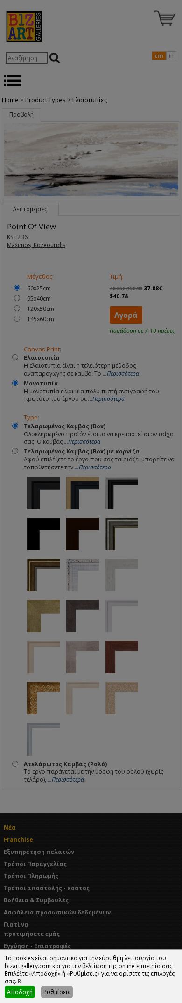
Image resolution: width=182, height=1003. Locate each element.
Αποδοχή (20, 992)
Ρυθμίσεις (56, 992)
